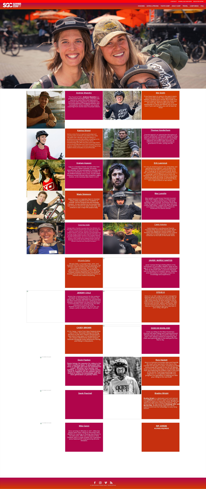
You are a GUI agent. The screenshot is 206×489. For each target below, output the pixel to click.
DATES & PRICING (153, 6)
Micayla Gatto (84, 260)
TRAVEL (185, 6)
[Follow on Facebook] (94, 482)
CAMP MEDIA (194, 6)
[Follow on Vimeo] (105, 482)
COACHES (141, 6)
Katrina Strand (84, 130)
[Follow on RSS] (111, 482)
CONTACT (174, 1)
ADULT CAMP (176, 6)
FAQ (202, 6)
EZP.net (114, 485)
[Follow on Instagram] (100, 482)
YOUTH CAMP (165, 6)
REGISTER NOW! (198, 1)
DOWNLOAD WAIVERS (185, 1)
